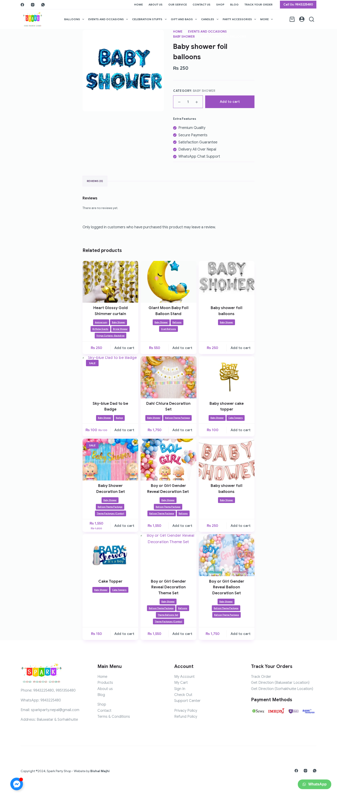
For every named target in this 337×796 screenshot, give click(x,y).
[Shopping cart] (292, 19)
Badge (119, 417)
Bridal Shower (120, 329)
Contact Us (201, 4)
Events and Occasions (106, 19)
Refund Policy (185, 716)
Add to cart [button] (124, 348)
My (177, 682)
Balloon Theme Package (177, 417)
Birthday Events (100, 329)
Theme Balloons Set (168, 615)
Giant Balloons (168, 329)
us (111, 689)
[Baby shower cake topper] (226, 377)
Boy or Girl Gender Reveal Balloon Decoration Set (226, 587)
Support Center (187, 700)
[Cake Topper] (110, 555)
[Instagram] (32, 4)
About (102, 689)
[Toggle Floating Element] (16, 784)
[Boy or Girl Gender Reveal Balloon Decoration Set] (226, 555)
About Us (156, 4)
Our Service (177, 4)
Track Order (261, 676)
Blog (234, 4)
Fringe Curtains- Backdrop (110, 335)
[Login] (301, 19)
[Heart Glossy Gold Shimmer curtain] (110, 282)
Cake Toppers (235, 417)
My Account (184, 676)
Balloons (72, 19)
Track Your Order (258, 4)
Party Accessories (237, 19)
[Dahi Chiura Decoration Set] (168, 377)
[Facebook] (22, 4)
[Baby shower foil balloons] (226, 282)
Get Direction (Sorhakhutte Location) (282, 689)
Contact (104, 710)
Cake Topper (110, 581)
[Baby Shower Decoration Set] (110, 459)
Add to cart (230, 102)
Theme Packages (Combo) (110, 513)
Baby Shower (204, 91)
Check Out (183, 695)
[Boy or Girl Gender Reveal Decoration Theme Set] (168, 555)
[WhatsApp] (43, 4)
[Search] (311, 19)
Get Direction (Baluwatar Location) (280, 682)
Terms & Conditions (113, 716)
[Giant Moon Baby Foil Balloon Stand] (168, 282)
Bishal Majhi (100, 771)
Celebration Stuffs (147, 19)
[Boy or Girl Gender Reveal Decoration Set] (168, 459)
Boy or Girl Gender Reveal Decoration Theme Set (168, 587)
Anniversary (101, 322)
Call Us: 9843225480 (298, 4)
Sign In (179, 689)
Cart (184, 682)
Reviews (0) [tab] (95, 181)
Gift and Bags (182, 19)
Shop (220, 4)
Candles (207, 19)
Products (105, 682)
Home (138, 4)
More (264, 19)
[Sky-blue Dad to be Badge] (110, 377)
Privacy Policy (185, 710)
